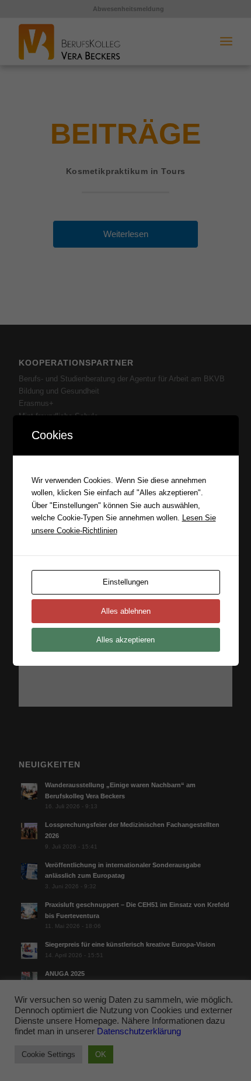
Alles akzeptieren (125, 639)
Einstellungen (125, 582)
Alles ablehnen (126, 611)
